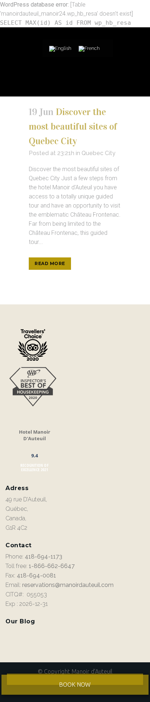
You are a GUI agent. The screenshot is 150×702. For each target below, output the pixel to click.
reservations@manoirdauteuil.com (68, 584)
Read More (50, 263)
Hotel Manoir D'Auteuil (34, 435)
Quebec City (98, 153)
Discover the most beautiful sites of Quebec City (73, 126)
